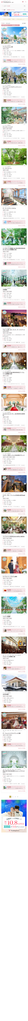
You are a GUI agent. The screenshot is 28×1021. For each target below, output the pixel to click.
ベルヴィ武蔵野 (6, 616)
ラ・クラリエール (7, 168)
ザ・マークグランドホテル (9, 208)
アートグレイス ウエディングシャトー (12, 87)
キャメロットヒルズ (8, 127)
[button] (25, 35)
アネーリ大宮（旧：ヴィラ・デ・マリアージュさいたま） (14, 330)
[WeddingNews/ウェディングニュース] (6, 2)
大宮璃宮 (5, 289)
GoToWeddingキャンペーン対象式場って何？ (10, 25)
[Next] (18, 797)
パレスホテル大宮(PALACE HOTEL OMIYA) (14, 536)
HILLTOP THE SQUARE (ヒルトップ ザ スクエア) (14, 771)
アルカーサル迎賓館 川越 (9, 656)
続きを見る (23, 56)
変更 (24, 6)
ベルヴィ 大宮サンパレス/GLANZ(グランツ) (14, 455)
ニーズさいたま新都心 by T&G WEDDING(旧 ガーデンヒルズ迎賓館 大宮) (14, 249)
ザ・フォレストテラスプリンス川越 (11, 733)
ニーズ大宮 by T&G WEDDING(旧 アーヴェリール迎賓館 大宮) (13, 373)
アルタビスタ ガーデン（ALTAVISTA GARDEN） (14, 414)
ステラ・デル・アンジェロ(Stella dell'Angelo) (14, 495)
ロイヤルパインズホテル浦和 (10, 576)
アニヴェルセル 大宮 (8, 47)
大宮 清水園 (5, 694)
